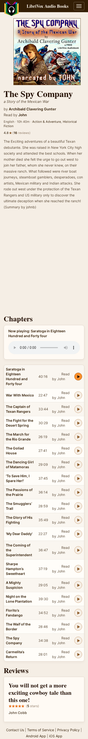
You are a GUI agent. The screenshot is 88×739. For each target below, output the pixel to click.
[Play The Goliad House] (78, 451)
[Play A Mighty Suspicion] (78, 585)
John (22, 115)
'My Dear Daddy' (19, 534)
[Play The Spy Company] (78, 640)
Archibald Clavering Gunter (32, 109)
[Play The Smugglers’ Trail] (78, 506)
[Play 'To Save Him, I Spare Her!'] (78, 478)
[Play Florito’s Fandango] (78, 613)
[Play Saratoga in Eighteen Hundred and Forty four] (78, 376)
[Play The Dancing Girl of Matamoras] (78, 464)
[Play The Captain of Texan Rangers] (78, 409)
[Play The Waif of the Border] (78, 627)
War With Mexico (20, 395)
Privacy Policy (68, 730)
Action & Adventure (46, 121)
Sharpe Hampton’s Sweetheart (15, 569)
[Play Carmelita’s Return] (78, 654)
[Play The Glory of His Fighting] (78, 520)
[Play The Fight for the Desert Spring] (78, 423)
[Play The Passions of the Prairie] (78, 492)
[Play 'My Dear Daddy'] (78, 534)
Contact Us (15, 730)
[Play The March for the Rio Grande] (78, 437)
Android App (36, 736)
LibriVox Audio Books (47, 6)
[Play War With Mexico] (78, 395)
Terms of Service (40, 730)
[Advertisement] (44, 263)
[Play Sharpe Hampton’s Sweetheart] (78, 569)
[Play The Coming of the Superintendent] (78, 550)
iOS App (55, 736)
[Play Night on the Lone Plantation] (78, 599)
